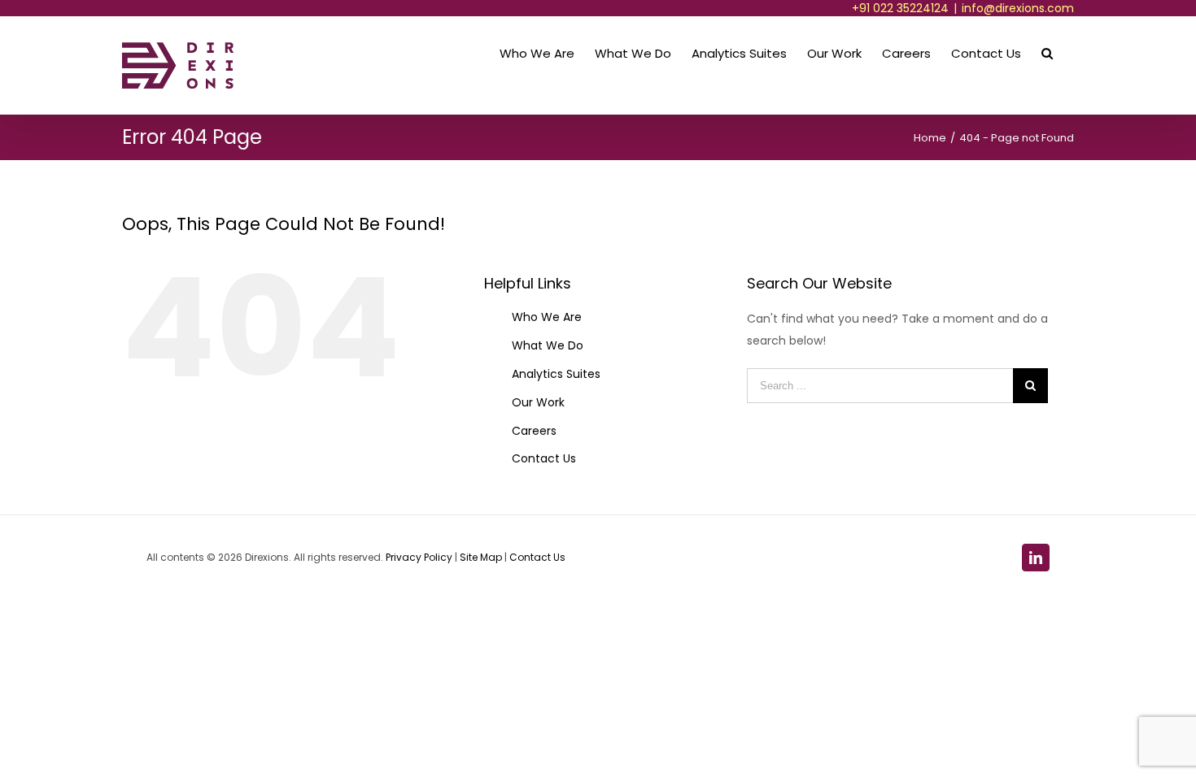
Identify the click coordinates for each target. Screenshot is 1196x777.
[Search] (1047, 52)
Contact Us (544, 458)
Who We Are (547, 317)
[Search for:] (880, 385)
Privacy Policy (419, 557)
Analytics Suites (556, 374)
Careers (534, 431)
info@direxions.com (1018, 8)
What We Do (547, 345)
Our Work (538, 402)
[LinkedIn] (1036, 557)
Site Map (482, 557)
